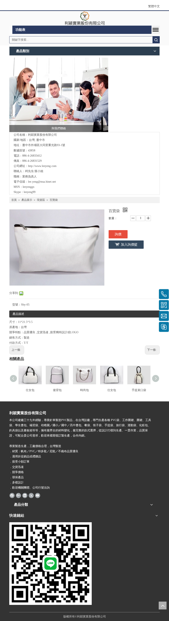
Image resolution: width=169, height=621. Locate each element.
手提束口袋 (139, 390)
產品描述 (18, 313)
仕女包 (30, 390)
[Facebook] (12, 495)
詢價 (118, 234)
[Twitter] (31, 495)
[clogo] (84, 18)
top (163, 605)
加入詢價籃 (129, 244)
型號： (16, 304)
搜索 (156, 39)
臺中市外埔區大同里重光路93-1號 (43, 145)
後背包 (57, 390)
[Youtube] (37, 495)
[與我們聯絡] (58, 95)
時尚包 (84, 390)
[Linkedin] (24, 495)
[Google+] (18, 495)
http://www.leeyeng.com (42, 166)
